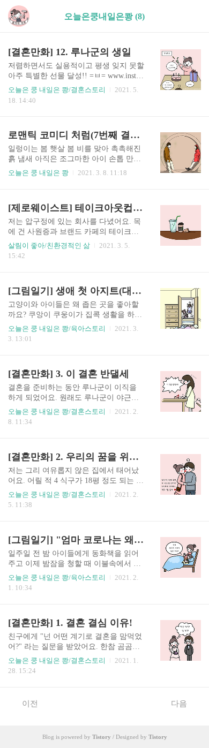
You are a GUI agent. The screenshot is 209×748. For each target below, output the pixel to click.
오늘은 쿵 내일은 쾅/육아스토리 (57, 328)
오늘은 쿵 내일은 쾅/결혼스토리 (57, 90)
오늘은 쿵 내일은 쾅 (38, 173)
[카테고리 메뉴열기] (190, 16)
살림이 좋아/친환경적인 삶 (49, 245)
